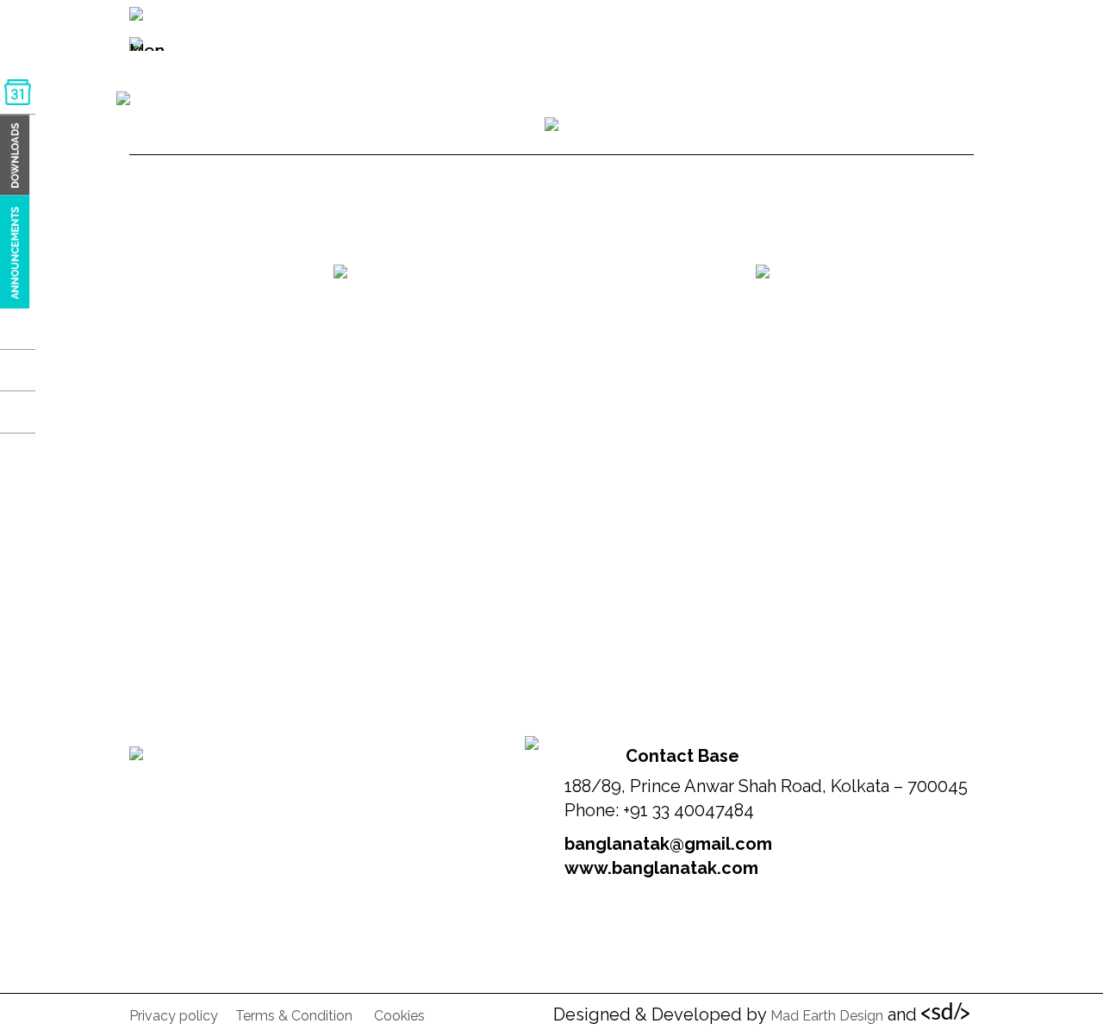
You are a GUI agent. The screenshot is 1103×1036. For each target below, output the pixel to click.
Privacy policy (173, 1016)
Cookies (399, 1016)
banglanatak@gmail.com (668, 843)
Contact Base (682, 756)
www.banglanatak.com (661, 868)
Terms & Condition (293, 1016)
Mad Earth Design (826, 1016)
